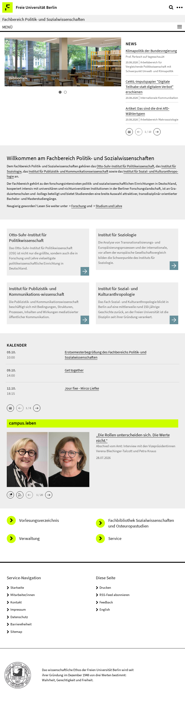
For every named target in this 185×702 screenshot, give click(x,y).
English (104, 609)
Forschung (78, 206)
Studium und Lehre (109, 206)
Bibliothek (18, 78)
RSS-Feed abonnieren (114, 595)
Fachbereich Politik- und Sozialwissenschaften (43, 19)
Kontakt (16, 602)
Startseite (17, 587)
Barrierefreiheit (21, 624)
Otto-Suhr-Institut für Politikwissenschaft (125, 166)
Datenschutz (19, 617)
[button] (129, 131)
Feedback (106, 602)
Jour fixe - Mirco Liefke (82, 388)
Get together (74, 370)
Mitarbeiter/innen (22, 595)
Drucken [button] (105, 587)
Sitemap (16, 631)
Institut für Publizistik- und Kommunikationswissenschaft (68, 171)
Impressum (18, 609)
